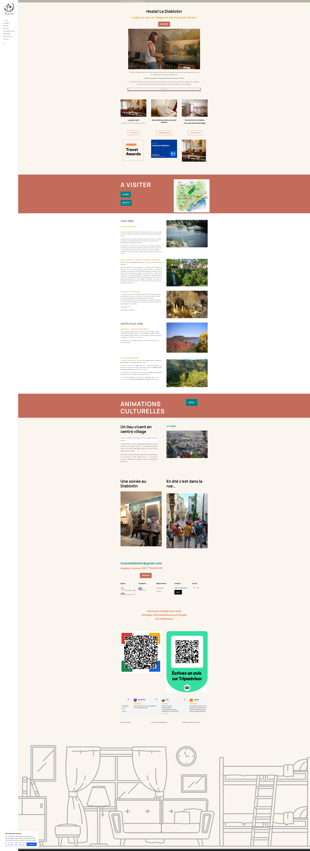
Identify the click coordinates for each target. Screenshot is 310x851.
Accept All (31, 844)
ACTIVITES (6, 28)
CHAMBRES (6, 23)
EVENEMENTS (7, 33)
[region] (21, 839)
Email (178, 592)
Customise (10, 844)
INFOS (191, 402)
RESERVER (6, 25)
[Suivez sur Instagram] (197, 587)
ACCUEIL (5, 20)
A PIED (125, 194)
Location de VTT (130, 594)
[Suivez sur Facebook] (194, 587)
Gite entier (133, 133)
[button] (207, 706)
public (144, 590)
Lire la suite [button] (127, 713)
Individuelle (159, 588)
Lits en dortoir (195, 133)
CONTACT (6, 39)
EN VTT (126, 203)
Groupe (158, 591)
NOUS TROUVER (7, 36)
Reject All (21, 844)
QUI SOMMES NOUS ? (9, 31)
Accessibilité (164, 89)
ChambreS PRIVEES (164, 133)
